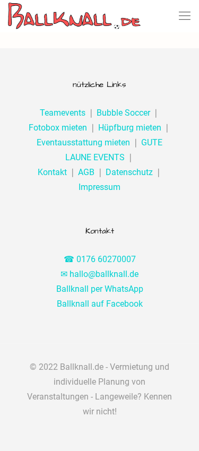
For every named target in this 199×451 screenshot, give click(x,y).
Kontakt (52, 172)
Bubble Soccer (123, 113)
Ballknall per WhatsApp (99, 289)
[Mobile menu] (185, 16)
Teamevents (62, 113)
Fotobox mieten (58, 128)
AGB (86, 172)
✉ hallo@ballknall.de (99, 274)
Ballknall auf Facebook (100, 304)
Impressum (99, 187)
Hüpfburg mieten (129, 128)
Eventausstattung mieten (83, 142)
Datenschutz (129, 172)
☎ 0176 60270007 (100, 259)
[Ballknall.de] (74, 16)
